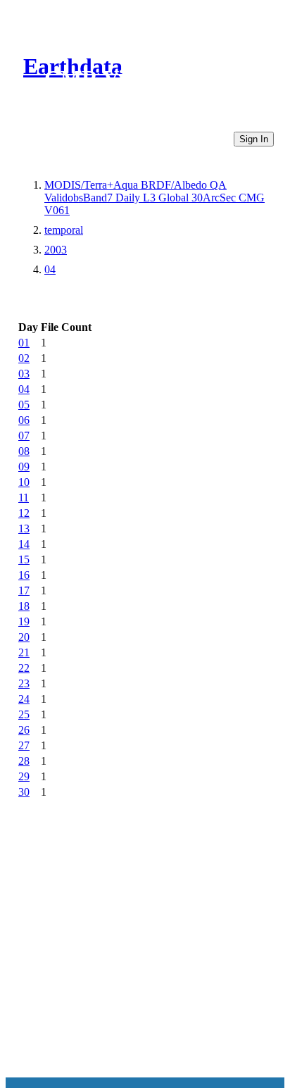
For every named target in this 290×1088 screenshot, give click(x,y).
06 (24, 420)
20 (24, 637)
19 (24, 621)
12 (24, 513)
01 (24, 343)
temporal (63, 230)
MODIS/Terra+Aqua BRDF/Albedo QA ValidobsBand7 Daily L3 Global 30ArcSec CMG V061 (154, 197)
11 (23, 498)
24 (24, 699)
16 (24, 575)
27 (24, 745)
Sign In (253, 139)
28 (24, 761)
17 (24, 590)
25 (24, 714)
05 (24, 405)
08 (24, 451)
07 (24, 436)
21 (24, 652)
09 (24, 467)
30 (24, 792)
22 (24, 668)
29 (24, 776)
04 (50, 269)
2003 (55, 250)
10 (24, 482)
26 (24, 730)
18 (24, 606)
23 (24, 683)
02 (24, 358)
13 (24, 528)
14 (24, 544)
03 (24, 374)
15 (24, 559)
